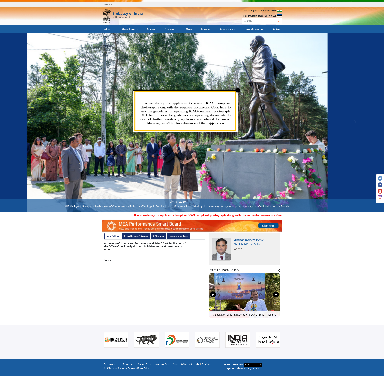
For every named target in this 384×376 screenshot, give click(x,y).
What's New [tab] (113, 235)
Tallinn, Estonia (122, 17)
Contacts (276, 28)
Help (197, 364)
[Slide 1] (149, 210)
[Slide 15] (224, 210)
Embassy (108, 28)
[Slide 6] (176, 210)
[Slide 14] (219, 210)
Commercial (170, 28)
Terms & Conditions (112, 364)
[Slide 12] (208, 210)
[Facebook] (380, 184)
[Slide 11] (203, 210)
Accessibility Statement (182, 364)
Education (205, 28)
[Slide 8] (186, 210)
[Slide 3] (159, 210)
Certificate (206, 364)
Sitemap (108, 4)
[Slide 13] (213, 210)
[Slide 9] (192, 210)
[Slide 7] (181, 210)
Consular (151, 28)
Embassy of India (127, 13)
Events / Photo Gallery (224, 270)
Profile (239, 248)
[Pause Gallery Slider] (278, 270)
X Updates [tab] (158, 235)
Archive (107, 259)
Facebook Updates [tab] (178, 235)
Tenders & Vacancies (254, 28)
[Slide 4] (165, 210)
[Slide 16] (230, 210)
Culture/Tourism (227, 28)
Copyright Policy (144, 364)
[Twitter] (380, 178)
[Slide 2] (154, 210)
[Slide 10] (197, 210)
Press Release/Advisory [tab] (136, 235)
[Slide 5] (170, 210)
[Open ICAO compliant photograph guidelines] (185, 111)
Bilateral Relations (130, 28)
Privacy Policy (128, 364)
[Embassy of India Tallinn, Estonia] (106, 16)
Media (189, 28)
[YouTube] (380, 191)
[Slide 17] (235, 210)
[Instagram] (380, 197)
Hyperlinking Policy (162, 364)
